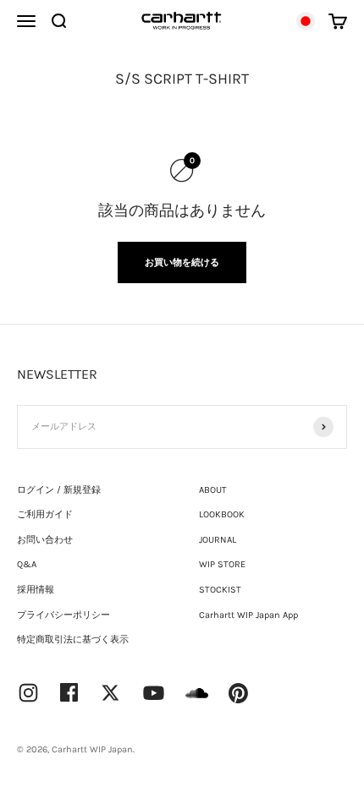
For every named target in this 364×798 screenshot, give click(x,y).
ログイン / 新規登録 (59, 489)
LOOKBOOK (222, 514)
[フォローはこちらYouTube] (153, 692)
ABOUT (213, 489)
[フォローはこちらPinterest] (239, 693)
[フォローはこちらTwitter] (110, 692)
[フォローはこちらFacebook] (69, 692)
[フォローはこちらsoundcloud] (196, 701)
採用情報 (35, 589)
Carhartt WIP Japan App (248, 614)
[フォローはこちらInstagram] (28, 692)
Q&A (26, 564)
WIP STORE (222, 564)
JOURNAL (217, 539)
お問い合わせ (45, 539)
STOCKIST (220, 589)
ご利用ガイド (45, 514)
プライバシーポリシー (63, 614)
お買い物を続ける (182, 262)
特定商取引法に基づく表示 (73, 639)
